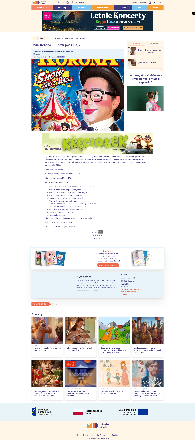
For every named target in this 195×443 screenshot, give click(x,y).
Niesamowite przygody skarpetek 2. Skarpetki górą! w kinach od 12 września (113, 350)
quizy (155, 7)
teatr (55, 304)
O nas (79, 435)
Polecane (136, 43)
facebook (124, 294)
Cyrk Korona (84, 276)
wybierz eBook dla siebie (108, 265)
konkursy (62, 7)
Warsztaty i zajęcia (73, 388)
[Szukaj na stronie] (65, 2)
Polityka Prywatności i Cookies (105, 435)
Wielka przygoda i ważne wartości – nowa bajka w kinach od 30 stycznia (147, 350)
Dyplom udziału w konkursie (146, 63)
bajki (140, 7)
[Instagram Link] (150, 2)
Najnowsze (154, 43)
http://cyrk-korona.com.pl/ (129, 292)
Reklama (142, 3)
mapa (38, 54)
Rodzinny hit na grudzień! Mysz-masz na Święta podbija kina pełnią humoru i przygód (47, 393)
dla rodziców (102, 7)
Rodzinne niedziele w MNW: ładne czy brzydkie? (112, 392)
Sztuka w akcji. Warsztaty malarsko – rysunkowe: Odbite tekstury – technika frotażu (147, 393)
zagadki (123, 7)
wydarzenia (42, 7)
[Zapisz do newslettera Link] (160, 2)
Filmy (35, 345)
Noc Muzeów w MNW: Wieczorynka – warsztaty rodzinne (78, 393)
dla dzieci (82, 7)
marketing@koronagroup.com (131, 289)
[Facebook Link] (155, 2)
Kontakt (134, 3)
